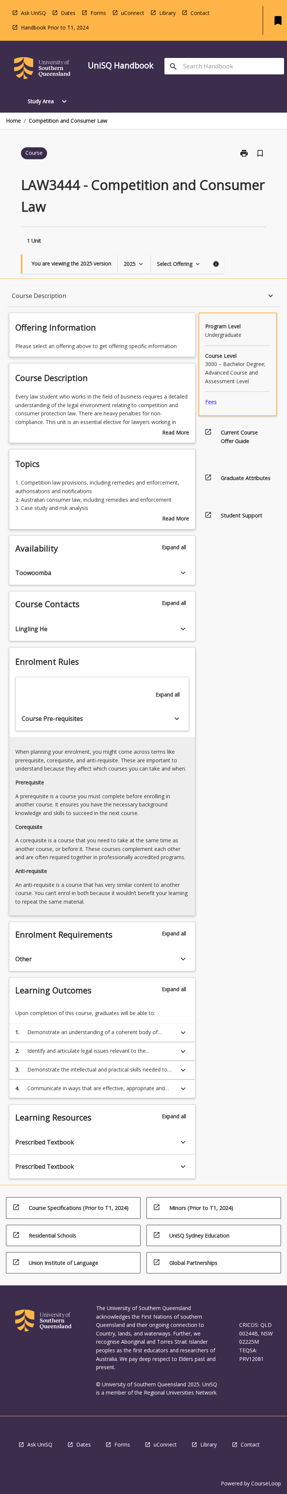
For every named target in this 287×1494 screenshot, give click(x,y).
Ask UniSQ (33, 12)
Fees (211, 401)
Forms (98, 12)
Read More (175, 433)
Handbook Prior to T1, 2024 (55, 27)
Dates (68, 12)
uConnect (132, 12)
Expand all (174, 547)
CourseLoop (266, 1483)
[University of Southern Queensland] (42, 69)
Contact (200, 12)
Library (167, 12)
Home (13, 120)
